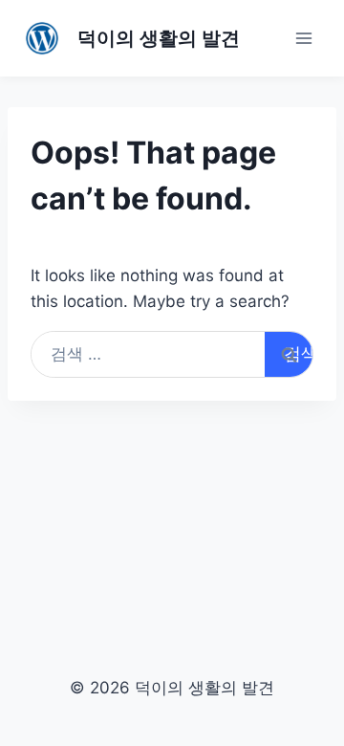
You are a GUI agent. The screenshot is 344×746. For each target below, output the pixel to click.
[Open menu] (303, 38)
